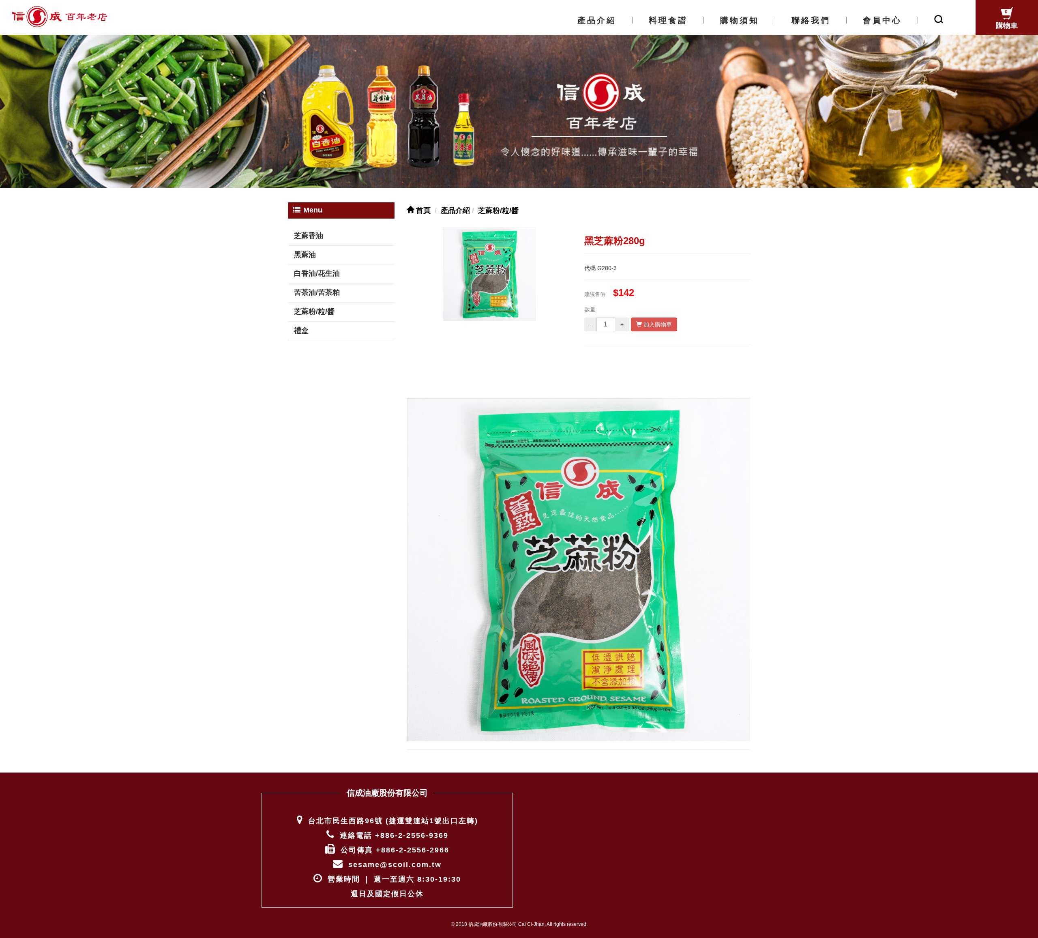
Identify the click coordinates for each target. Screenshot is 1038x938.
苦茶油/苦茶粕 (317, 292)
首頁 (422, 210)
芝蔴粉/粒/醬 (314, 311)
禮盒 (301, 330)
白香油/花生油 (317, 273)
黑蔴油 (305, 255)
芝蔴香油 (308, 236)
